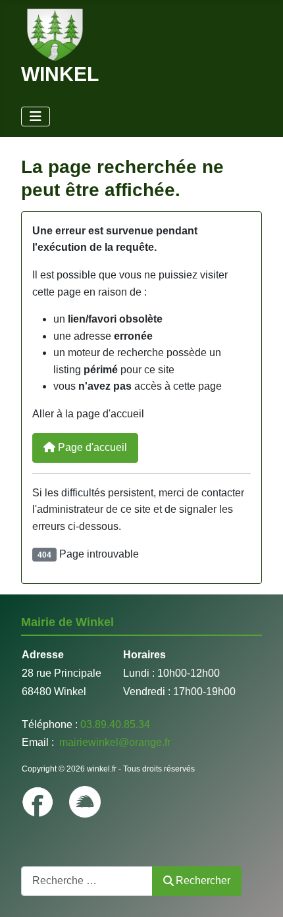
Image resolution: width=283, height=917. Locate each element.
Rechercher (203, 880)
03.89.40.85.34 (115, 724)
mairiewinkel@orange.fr (113, 742)
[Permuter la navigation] (35, 116)
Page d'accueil (91, 447)
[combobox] (87, 881)
